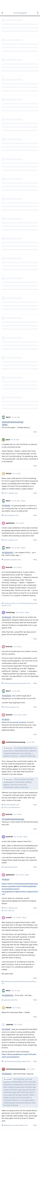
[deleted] (7, 1063)
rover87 (7, 1019)
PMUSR (7, 495)
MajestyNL (8, 88)
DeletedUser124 (10, 1175)
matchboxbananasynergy (14, 809)
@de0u (4, 414)
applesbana (8, 542)
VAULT (6, 159)
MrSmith (7, 607)
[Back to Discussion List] (2, 2)
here (24, 17)
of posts (19, 2)
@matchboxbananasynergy (12, 195)
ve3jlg (6, 15)
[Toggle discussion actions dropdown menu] (38, 2)
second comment (19, 712)
